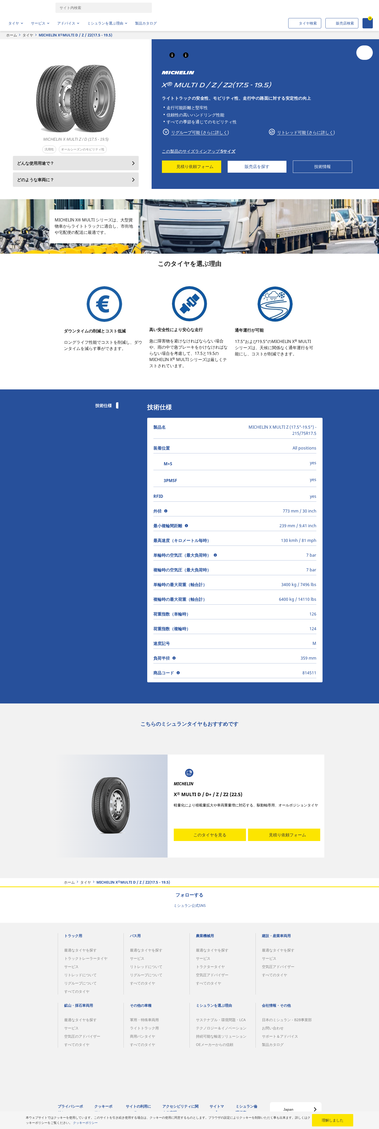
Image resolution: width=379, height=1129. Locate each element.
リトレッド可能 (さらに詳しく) (305, 132)
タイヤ (27, 35)
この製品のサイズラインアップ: (198, 151)
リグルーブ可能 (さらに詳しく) (199, 132)
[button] (172, 55)
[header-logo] (28, 7)
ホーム (11, 35)
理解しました (332, 1120)
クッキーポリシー (85, 1123)
